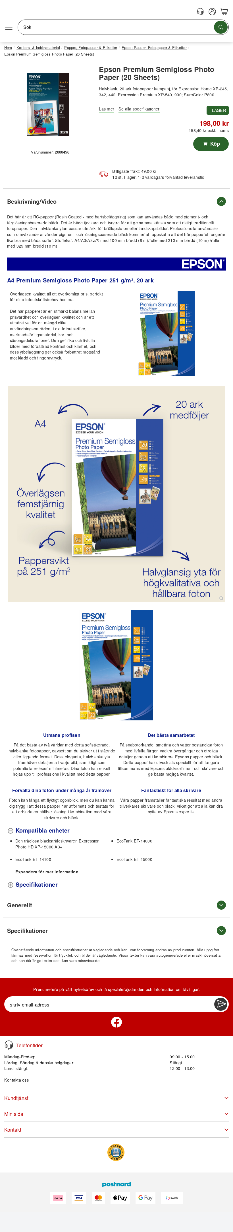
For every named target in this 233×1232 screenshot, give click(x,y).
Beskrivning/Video (32, 201)
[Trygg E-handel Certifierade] (115, 1152)
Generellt (19, 905)
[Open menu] (9, 27)
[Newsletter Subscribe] (220, 1004)
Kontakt (12, 1129)
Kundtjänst (16, 1097)
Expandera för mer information (46, 871)
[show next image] (220, 665)
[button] (48, 104)
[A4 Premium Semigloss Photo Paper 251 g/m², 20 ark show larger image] (116, 493)
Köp (214, 143)
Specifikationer (27, 930)
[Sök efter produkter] (221, 27)
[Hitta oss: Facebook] (116, 1022)
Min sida (13, 1113)
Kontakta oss (16, 1080)
